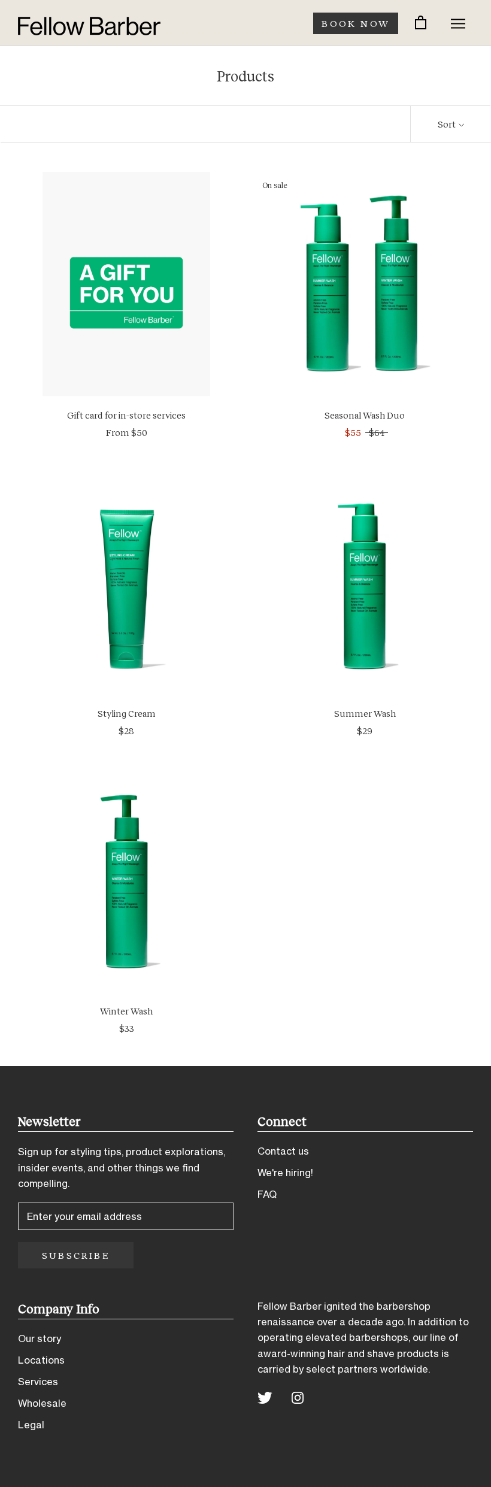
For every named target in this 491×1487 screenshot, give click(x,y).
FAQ (267, 1194)
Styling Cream (127, 713)
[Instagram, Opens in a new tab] (298, 1397)
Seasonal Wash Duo (365, 415)
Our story (39, 1338)
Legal (31, 1425)
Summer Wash (365, 713)
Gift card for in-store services (126, 415)
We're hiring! (285, 1173)
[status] (420, 23)
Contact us (283, 1151)
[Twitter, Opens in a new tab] (264, 1397)
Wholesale (42, 1403)
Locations (41, 1360)
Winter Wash (126, 1011)
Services (38, 1382)
